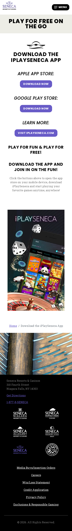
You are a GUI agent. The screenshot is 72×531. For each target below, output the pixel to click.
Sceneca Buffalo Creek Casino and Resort (52, 413)
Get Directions (16, 395)
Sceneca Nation (52, 449)
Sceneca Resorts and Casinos (20, 449)
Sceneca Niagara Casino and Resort (20, 413)
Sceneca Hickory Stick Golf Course (52, 431)
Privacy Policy (36, 497)
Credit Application (46, 490)
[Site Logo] (9, 7)
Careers (49, 475)
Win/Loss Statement (36, 482)
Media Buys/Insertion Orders (36, 467)
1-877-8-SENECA (17, 402)
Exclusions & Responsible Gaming (36, 504)
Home (13, 326)
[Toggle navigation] (60, 7)
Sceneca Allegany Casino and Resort (20, 431)
